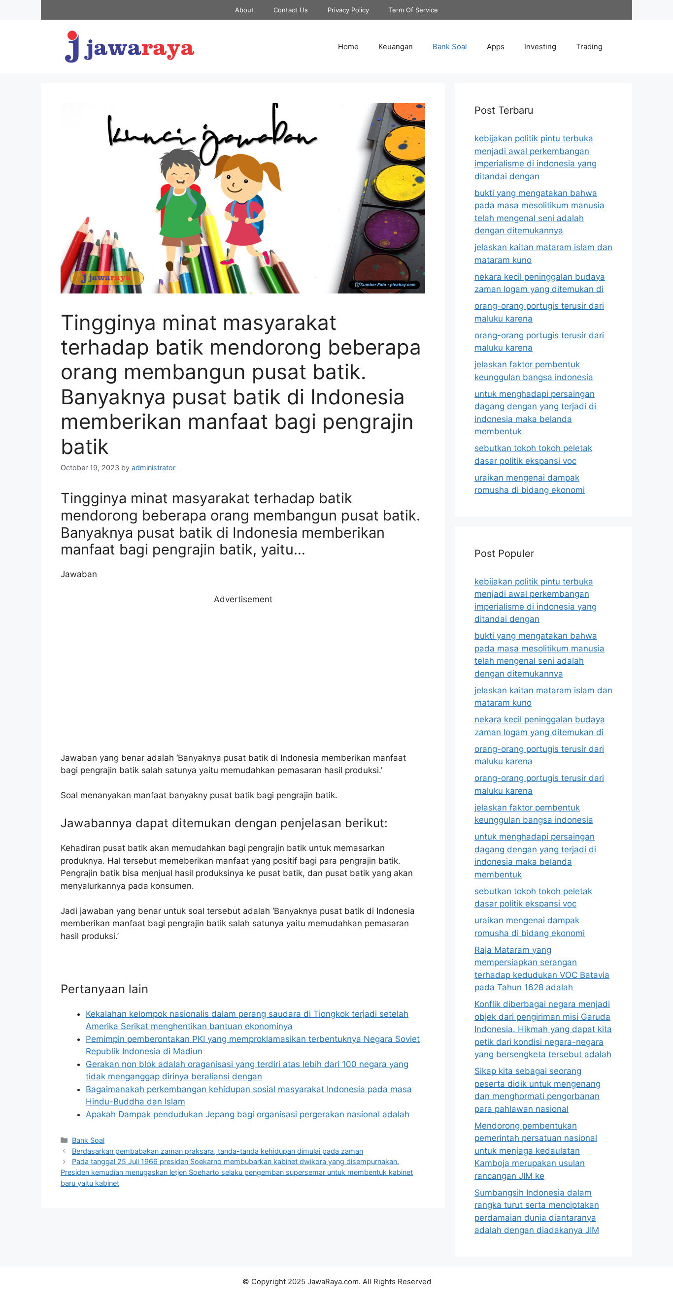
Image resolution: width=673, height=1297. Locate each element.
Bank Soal (450, 46)
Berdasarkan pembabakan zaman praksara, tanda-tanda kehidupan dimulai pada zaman (217, 1151)
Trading (589, 46)
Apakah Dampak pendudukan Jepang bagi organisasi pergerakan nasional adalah (247, 1114)
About (244, 10)
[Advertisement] (243, 679)
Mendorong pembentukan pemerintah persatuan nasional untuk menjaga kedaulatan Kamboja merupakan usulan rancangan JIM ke (535, 1151)
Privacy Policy (348, 10)
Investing (540, 46)
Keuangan (395, 46)
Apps (496, 46)
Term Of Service (413, 10)
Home (348, 46)
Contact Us (290, 10)
